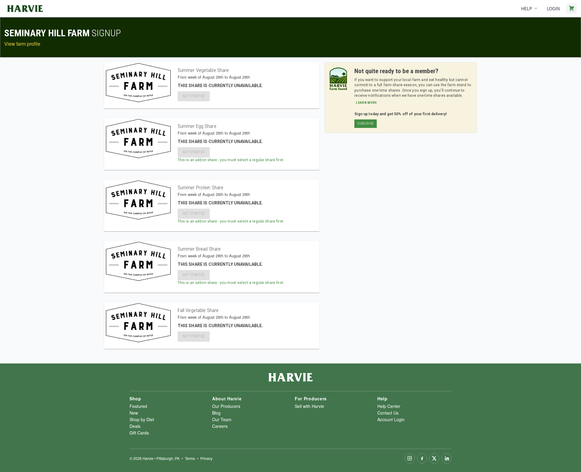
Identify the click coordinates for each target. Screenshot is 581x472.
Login (553, 8)
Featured (138, 406)
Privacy (206, 458)
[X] (434, 458)
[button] (365, 123)
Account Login (391, 419)
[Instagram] (410, 458)
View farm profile (22, 43)
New (134, 413)
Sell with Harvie (309, 406)
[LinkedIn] (446, 458)
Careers (220, 426)
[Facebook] (422, 458)
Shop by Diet (142, 419)
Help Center (388, 406)
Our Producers (226, 406)
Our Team (221, 419)
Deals (135, 426)
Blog (216, 413)
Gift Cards (139, 433)
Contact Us (388, 413)
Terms (190, 458)
